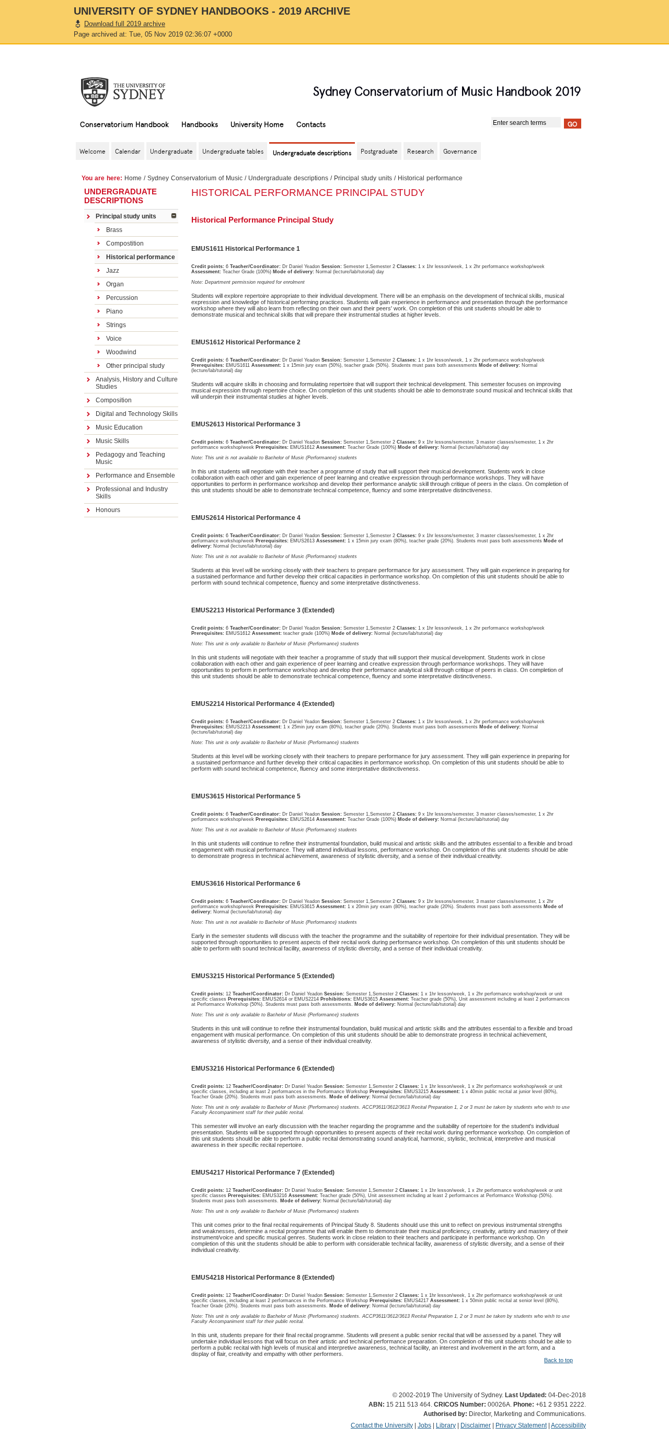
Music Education (119, 427)
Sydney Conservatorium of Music (195, 178)
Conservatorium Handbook (124, 124)
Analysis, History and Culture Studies (137, 383)
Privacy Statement (521, 1425)
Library (446, 1425)
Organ (115, 284)
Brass (114, 230)
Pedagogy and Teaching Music (130, 458)
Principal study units (363, 178)
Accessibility (568, 1425)
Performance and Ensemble (135, 475)
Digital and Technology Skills (137, 413)
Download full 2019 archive (124, 24)
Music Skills (112, 441)
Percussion (122, 297)
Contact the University (382, 1425)
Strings (116, 325)
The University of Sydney (133, 92)
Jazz (112, 270)
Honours (108, 510)
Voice (114, 338)
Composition (114, 400)
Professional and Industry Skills (132, 492)
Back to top (558, 1360)
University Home (257, 124)
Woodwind (121, 352)
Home (133, 178)
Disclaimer (475, 1425)
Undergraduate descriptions (288, 178)
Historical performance (140, 257)
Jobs (424, 1425)
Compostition (125, 243)
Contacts (311, 124)
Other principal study (135, 365)
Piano (114, 311)
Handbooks (199, 124)
